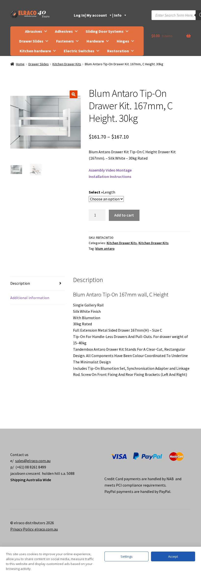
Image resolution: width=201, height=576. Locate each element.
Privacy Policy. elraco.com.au (34, 529)
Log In (79, 15)
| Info (117, 15)
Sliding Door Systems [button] (105, 31)
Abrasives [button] (33, 31)
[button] (73, 94)
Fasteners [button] (65, 41)
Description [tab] (20, 283)
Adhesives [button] (64, 31)
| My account (96, 15)
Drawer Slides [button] (31, 41)
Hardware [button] (95, 41)
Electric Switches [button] (79, 50)
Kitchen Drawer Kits (66, 64)
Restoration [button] (118, 50)
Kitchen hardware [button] (35, 50)
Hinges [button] (123, 41)
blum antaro (104, 248)
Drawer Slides (38, 64)
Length (109, 192)
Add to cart (124, 215)
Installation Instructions (110, 176)
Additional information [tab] (29, 297)
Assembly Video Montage (110, 170)
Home (20, 64)
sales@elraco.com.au (32, 460)
